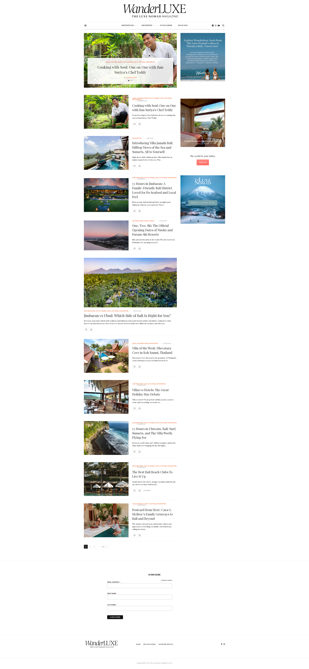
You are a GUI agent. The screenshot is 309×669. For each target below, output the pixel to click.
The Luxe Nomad (149, 644)
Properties (147, 25)
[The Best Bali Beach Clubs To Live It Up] (106, 479)
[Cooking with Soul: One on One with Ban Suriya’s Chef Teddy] (106, 112)
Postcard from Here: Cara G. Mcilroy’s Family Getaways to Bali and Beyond (152, 514)
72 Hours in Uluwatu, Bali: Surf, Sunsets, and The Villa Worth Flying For (154, 433)
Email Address (113, 582)
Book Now (183, 25)
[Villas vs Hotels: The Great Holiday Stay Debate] (106, 397)
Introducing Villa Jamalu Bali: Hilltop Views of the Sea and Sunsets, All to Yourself (152, 147)
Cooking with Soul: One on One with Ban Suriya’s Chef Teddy (154, 107)
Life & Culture (139, 62)
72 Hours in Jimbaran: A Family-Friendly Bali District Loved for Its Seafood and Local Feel (154, 190)
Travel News (149, 221)
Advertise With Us (165, 644)
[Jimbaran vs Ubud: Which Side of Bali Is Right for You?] (130, 293)
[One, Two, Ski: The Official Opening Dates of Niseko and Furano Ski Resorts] (106, 235)
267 (103, 547)
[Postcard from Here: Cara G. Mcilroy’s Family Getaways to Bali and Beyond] (106, 520)
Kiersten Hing (131, 77)
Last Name (112, 605)
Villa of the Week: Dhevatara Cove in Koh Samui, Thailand (152, 350)
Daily (108, 62)
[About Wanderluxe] (202, 57)
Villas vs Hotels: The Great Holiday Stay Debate (150, 392)
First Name (112, 593)
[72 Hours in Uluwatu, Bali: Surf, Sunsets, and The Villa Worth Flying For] (106, 438)
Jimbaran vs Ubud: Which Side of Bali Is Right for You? (127, 315)
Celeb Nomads (138, 504)
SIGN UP (202, 162)
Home (138, 644)
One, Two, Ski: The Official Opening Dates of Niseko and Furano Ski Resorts (152, 229)
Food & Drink (166, 25)
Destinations (127, 25)
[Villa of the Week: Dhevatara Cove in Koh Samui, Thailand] (106, 356)
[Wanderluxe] (154, 11)
